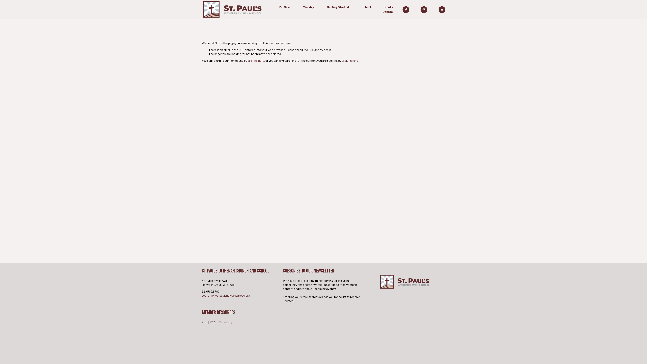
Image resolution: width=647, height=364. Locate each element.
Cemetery (225, 322)
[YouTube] (442, 9)
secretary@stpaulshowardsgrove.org (226, 295)
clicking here (256, 60)
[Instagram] (424, 9)
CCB (213, 322)
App (204, 322)
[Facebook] (406, 9)
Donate (388, 11)
